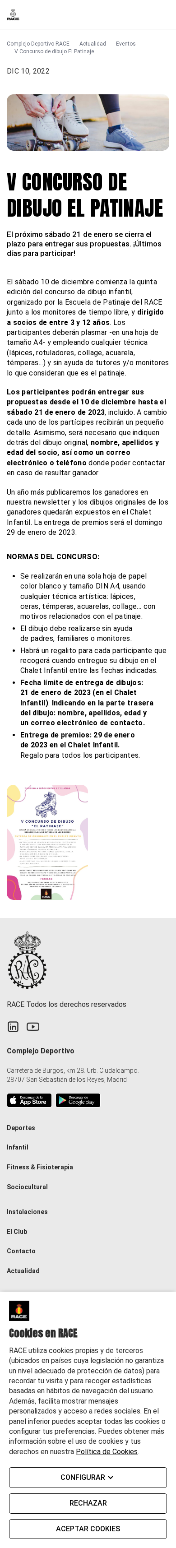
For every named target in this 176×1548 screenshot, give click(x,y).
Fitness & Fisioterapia (40, 1167)
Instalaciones (27, 1211)
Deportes (21, 1127)
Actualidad (92, 44)
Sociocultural (27, 1187)
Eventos (126, 44)
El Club (17, 1231)
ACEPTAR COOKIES (88, 1529)
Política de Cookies (107, 1451)
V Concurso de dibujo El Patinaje (54, 51)
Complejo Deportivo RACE (38, 44)
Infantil (17, 1147)
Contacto (21, 1251)
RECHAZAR (88, 1503)
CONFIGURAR (82, 1477)
